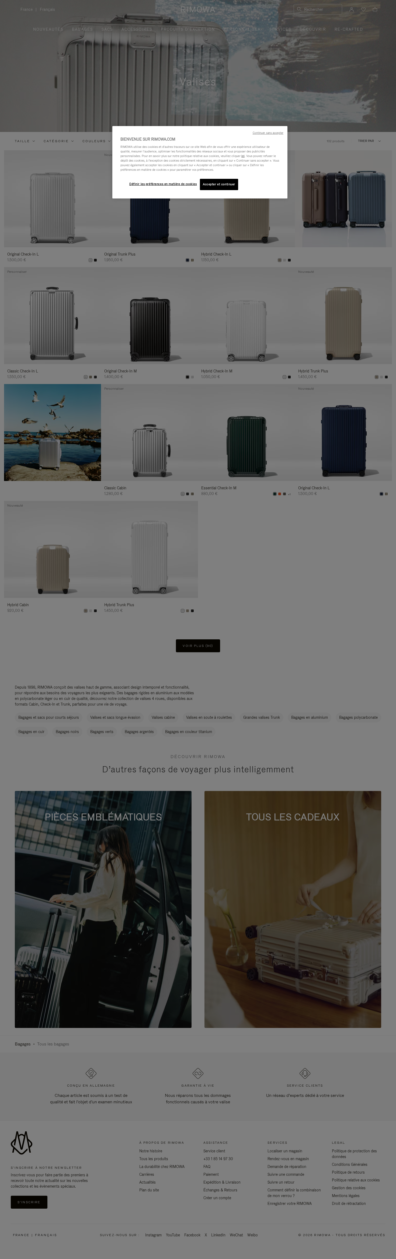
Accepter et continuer (219, 184)
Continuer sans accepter (268, 133)
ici (243, 156)
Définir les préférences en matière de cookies (163, 184)
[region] (199, 162)
